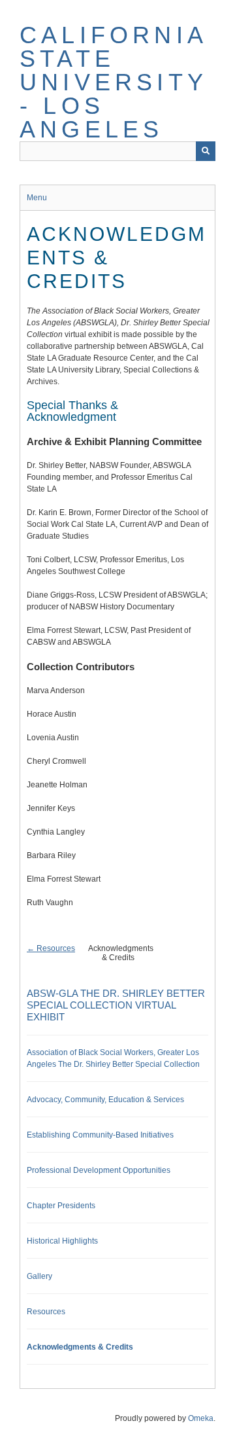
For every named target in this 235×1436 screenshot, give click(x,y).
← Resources (51, 948)
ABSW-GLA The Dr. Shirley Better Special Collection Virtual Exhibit (116, 1005)
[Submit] (205, 151)
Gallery (39, 1276)
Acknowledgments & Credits (80, 1347)
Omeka (200, 1418)
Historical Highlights (62, 1241)
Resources (46, 1311)
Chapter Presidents (61, 1205)
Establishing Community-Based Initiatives (100, 1135)
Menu (37, 197)
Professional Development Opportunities (98, 1170)
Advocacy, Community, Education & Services (105, 1099)
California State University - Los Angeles (113, 82)
